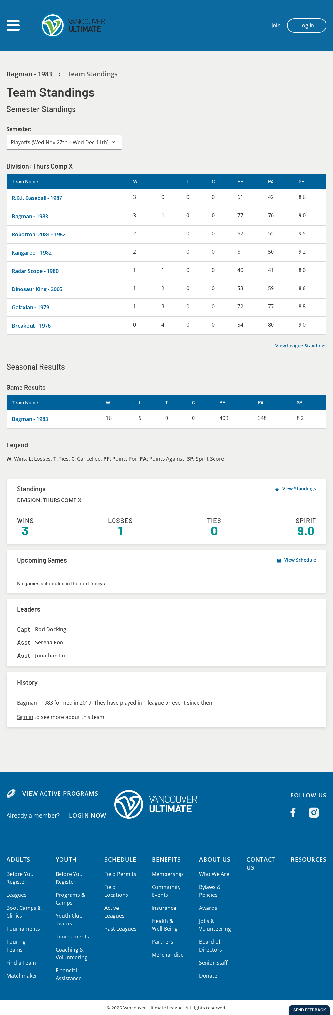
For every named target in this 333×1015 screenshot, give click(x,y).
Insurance (164, 907)
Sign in (25, 717)
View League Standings (300, 346)
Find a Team (21, 962)
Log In (307, 25)
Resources (308, 859)
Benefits (166, 859)
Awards (208, 907)
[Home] (166, 804)
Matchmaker (22, 975)
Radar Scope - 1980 (35, 271)
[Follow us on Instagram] (314, 812)
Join (276, 25)
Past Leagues (120, 928)
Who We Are (214, 874)
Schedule (120, 859)
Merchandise (168, 954)
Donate (208, 975)
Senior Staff (213, 962)
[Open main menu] (13, 25)
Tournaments (23, 928)
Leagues (17, 894)
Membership (167, 874)
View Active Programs (60, 793)
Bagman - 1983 (29, 73)
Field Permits (120, 874)
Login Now (87, 815)
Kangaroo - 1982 (32, 252)
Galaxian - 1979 (30, 307)
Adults (18, 859)
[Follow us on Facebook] (293, 812)
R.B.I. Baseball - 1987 (37, 198)
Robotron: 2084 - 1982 (39, 234)
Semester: (19, 129)
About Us (214, 859)
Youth (66, 859)
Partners (162, 941)
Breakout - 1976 (31, 325)
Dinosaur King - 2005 (37, 289)
